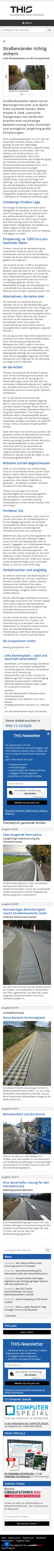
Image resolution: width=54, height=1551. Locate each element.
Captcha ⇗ (39, 797)
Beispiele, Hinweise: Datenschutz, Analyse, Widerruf (26, 812)
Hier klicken (30, 793)
